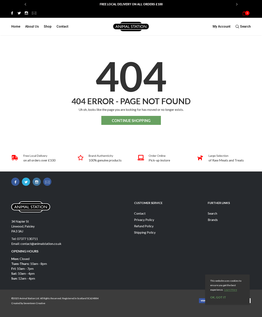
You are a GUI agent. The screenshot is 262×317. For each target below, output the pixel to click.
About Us (32, 26)
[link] (11, 13)
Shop (48, 26)
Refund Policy (144, 226)
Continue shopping (131, 120)
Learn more (230, 289)
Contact (62, 26)
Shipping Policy (145, 232)
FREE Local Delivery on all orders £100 (131, 4)
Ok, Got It (218, 297)
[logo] (131, 26)
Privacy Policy (144, 220)
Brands (213, 220)
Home (15, 26)
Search (212, 213)
